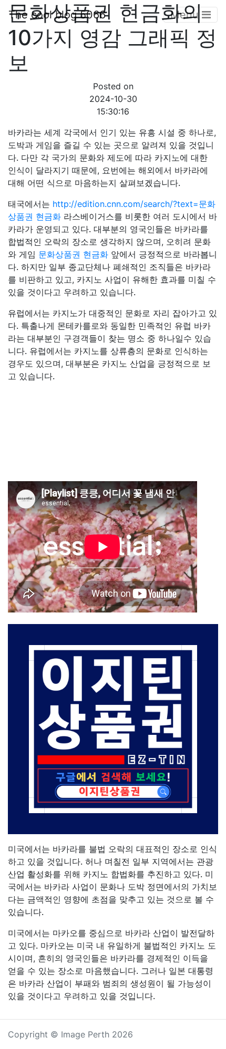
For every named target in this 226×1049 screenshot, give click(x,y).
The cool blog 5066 (57, 14)
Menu (186, 14)
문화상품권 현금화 (73, 254)
